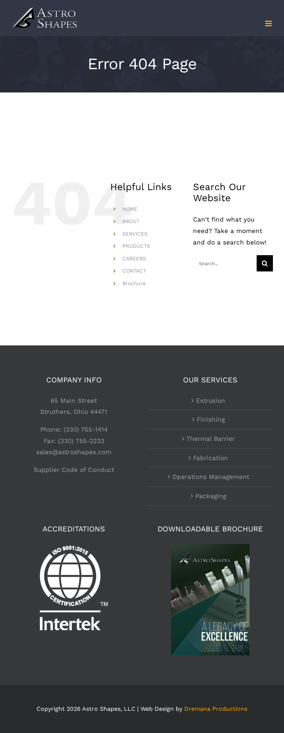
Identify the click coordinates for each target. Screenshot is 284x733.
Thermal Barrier (210, 438)
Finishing (211, 419)
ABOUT (130, 221)
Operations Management (210, 476)
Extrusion (210, 400)
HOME (130, 209)
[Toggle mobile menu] (269, 23)
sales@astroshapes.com (73, 452)
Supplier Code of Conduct (74, 469)
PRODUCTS (136, 246)
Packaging (210, 496)
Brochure (134, 283)
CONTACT (134, 271)
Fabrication (210, 458)
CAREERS (134, 258)
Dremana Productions (215, 708)
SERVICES (135, 234)
